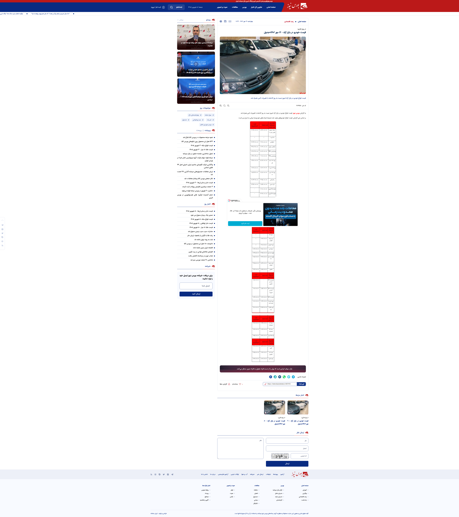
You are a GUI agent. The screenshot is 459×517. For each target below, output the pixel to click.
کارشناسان (279, 500)
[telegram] (293, 376)
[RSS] (151, 474)
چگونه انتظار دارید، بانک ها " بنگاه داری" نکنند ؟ (21, 14)
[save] (225, 21)
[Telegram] (172, 474)
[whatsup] (284, 376)
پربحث (199, 130)
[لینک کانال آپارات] (155, 474)
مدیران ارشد (278, 497)
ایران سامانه (154, 513)
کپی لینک (301, 384)
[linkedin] (279, 376)
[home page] (297, 6)
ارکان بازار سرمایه (277, 490)
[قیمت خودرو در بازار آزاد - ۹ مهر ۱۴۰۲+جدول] (298, 407)
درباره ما (212, 474)
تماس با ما (204, 474)
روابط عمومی (205, 490)
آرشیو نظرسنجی (223, 474)
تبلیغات (268, 474)
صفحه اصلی (271, 7)
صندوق (255, 497)
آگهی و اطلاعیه (204, 500)
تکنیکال (255, 503)
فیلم (232, 490)
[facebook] (270, 376)
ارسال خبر (260, 474)
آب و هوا (244, 474)
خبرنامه (252, 474)
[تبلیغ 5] (263, 369)
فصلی (256, 493)
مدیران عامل (278, 493)
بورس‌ (244, 7)
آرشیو (282, 474)
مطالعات (235, 7)
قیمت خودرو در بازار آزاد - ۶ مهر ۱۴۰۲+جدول (274, 422)
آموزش (305, 490)
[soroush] (275, 376)
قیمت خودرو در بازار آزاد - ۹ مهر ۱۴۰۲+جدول (298, 422)
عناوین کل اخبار (256, 7)
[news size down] (228, 105)
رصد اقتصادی (289, 21)
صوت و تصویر (222, 7)
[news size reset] (224, 105)
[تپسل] (229, 200)
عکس (231, 497)
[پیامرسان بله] (160, 474)
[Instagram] (168, 474)
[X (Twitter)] (164, 474)
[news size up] (221, 105)
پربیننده (208, 130)
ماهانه (256, 490)
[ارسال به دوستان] (230, 21)
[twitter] (288, 376)
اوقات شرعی (235, 474)
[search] (171, 7)
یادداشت (304, 500)
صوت (231, 493)
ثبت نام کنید (245, 223)
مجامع (207, 497)
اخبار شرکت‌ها (206, 485)
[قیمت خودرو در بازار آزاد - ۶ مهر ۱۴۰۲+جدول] (274, 407)
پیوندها (275, 474)
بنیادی (256, 500)
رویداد (207, 493)
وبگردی (305, 493)
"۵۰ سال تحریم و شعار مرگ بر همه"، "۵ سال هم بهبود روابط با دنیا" (63, 14)
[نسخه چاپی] (221, 21)
